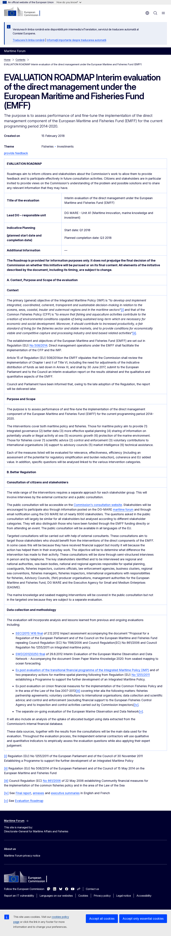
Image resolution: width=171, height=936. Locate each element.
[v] (141, 711)
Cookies (83, 895)
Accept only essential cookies (143, 918)
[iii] (78, 690)
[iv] (136, 705)
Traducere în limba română (28, 40)
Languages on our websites (56, 895)
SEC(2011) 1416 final (29, 633)
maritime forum (123, 509)
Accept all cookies (102, 918)
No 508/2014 (38, 345)
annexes (38, 793)
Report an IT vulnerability (19, 895)
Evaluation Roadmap (29, 800)
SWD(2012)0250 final (30, 654)
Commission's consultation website (98, 505)
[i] (122, 309)
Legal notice (123, 895)
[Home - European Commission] (24, 12)
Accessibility (143, 895)
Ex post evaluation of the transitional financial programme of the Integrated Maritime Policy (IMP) (82, 670)
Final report (23, 793)
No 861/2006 (52, 780)
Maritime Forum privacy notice (22, 855)
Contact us (92, 889)
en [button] (147, 13)
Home (7, 59)
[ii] (134, 333)
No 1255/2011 (140, 674)
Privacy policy (102, 895)
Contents (20, 59)
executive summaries (65, 793)
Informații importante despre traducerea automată (76, 40)
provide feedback (16, 153)
